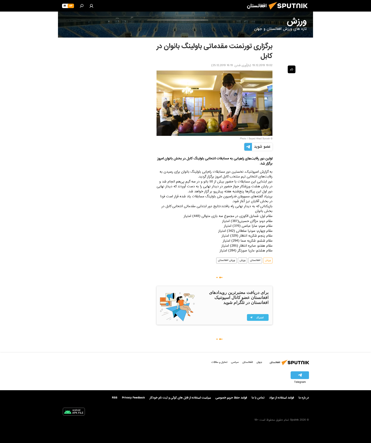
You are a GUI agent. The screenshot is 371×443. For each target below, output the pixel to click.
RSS (114, 397)
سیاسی (235, 362)
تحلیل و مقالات (219, 362)
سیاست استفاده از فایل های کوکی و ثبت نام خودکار (180, 397)
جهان (259, 362)
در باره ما (304, 397)
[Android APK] (74, 412)
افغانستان (255, 260)
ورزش (268, 260)
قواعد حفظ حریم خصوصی (231, 397)
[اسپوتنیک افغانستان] (289, 11)
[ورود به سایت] (91, 6)
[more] (291, 69)
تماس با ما (258, 398)
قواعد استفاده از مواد (281, 397)
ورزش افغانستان (226, 260)
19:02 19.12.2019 (262, 65)
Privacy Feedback (133, 398)
